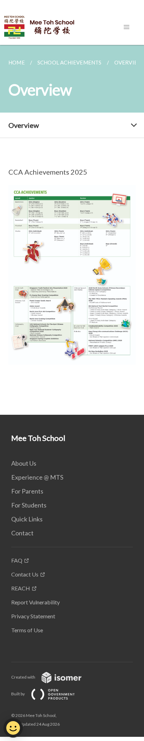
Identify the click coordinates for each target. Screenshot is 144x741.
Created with (23, 677)
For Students (28, 505)
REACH (20, 588)
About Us (23, 463)
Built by (18, 693)
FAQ (16, 560)
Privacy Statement (33, 616)
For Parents (27, 491)
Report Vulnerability (35, 602)
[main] (72, 230)
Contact (22, 533)
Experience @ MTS (37, 477)
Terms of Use (27, 630)
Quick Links (27, 519)
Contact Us (24, 574)
